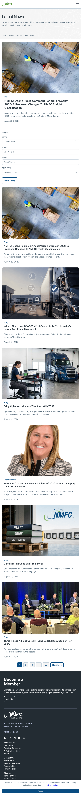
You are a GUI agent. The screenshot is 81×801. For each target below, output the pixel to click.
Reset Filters (9, 181)
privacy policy (52, 785)
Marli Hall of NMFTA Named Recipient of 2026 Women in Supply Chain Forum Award (39, 485)
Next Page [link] (57, 665)
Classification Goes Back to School (23, 563)
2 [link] (25, 665)
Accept (40, 791)
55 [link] (46, 665)
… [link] (39, 665)
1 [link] (19, 665)
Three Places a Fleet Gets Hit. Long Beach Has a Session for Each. (38, 642)
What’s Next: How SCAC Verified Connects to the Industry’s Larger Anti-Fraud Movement (37, 328)
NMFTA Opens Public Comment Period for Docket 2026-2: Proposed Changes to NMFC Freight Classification (36, 104)
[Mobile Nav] (77, 4)
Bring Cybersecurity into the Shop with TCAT (29, 406)
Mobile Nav (77, 4)
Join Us (9, 699)
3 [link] (32, 665)
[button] (40, 151)
